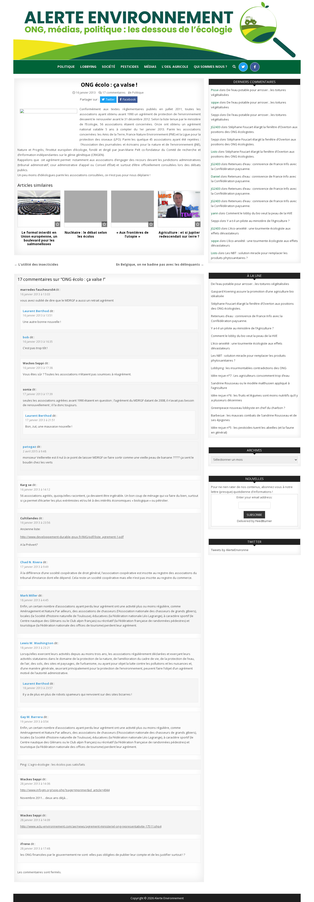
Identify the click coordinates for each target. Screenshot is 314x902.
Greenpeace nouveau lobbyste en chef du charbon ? (248, 408)
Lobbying (88, 66)
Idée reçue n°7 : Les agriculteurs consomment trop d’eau (250, 375)
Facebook (129, 99)
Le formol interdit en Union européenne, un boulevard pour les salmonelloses (39, 238)
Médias (150, 66)
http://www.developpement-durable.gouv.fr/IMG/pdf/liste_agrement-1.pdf (72, 537)
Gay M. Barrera (31, 717)
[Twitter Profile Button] (243, 67)
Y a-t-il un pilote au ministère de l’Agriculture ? (258, 221)
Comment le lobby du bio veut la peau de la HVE (259, 213)
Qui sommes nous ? (210, 66)
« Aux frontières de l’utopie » (132, 234)
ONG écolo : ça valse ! (109, 84)
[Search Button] (234, 66)
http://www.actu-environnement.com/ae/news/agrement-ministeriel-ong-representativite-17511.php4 (90, 826)
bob (26, 337)
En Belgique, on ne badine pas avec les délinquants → (160, 264)
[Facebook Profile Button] (255, 67)
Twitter (110, 99)
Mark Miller (28, 595)
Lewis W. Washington (36, 643)
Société (108, 66)
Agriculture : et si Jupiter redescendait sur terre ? (179, 234)
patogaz (29, 447)
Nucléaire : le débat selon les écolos (86, 234)
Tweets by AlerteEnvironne (229, 550)
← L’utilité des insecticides (36, 264)
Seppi (215, 115)
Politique (66, 66)
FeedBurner (263, 521)
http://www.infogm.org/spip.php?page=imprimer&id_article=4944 (65, 790)
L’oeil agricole (175, 66)
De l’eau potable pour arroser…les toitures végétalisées (250, 284)
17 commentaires (114, 92)
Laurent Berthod (36, 311)
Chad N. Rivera (31, 562)
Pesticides (130, 66)
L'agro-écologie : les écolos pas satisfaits (56, 764)
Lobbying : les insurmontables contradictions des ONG (248, 368)
